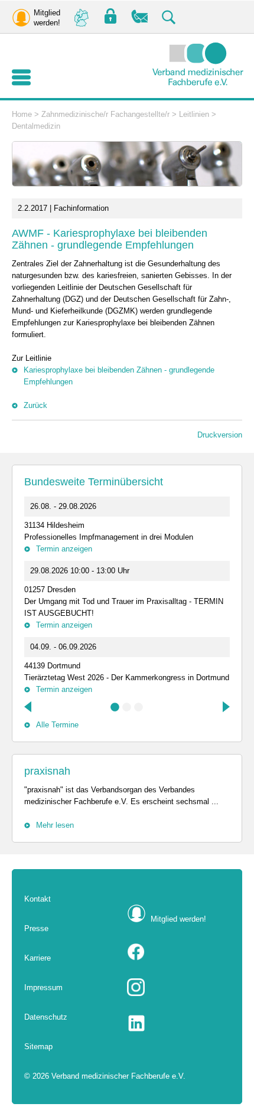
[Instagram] (178, 987)
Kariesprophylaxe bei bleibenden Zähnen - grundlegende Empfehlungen (119, 375)
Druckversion (219, 434)
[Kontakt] (140, 17)
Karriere (37, 958)
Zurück (35, 405)
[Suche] (169, 17)
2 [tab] (127, 707)
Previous (29, 706)
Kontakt (37, 898)
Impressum (43, 987)
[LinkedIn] (178, 1023)
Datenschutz (45, 1017)
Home (22, 114)
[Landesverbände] (81, 17)
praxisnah (47, 771)
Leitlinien (194, 114)
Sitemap (38, 1046)
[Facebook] (178, 952)
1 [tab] (115, 707)
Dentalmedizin (36, 126)
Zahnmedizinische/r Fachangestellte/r (105, 114)
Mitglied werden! (178, 919)
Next (225, 706)
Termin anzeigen (64, 548)
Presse (36, 928)
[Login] (110, 17)
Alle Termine (57, 724)
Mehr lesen (55, 825)
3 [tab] (139, 707)
